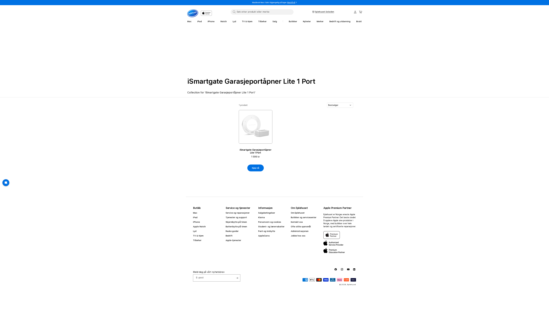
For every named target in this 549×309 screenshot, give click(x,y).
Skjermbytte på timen (236, 222)
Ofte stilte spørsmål (301, 226)
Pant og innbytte (266, 231)
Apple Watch (199, 226)
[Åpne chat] (5, 182)
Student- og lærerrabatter (271, 226)
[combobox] (262, 11)
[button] (360, 12)
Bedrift (229, 236)
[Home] (192, 13)
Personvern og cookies (269, 222)
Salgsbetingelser (266, 213)
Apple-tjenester (233, 240)
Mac (195, 213)
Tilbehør (197, 240)
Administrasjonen (300, 231)
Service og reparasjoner (238, 213)
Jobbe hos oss (298, 236)
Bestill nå (291, 3)
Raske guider (232, 231)
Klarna (261, 217)
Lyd (194, 231)
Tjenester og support (236, 217)
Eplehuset (351, 285)
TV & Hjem (198, 236)
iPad (195, 217)
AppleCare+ (264, 236)
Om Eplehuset (298, 213)
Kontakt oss (297, 222)
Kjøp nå (255, 168)
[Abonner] (237, 278)
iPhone (196, 222)
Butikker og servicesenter (303, 217)
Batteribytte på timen (236, 226)
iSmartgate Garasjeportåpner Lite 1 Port (255, 151)
